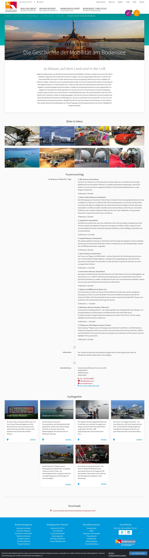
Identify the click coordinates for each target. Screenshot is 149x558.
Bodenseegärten (57, 536)
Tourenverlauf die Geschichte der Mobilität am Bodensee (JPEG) (74, 511)
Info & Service (100, 2)
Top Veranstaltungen (58, 533)
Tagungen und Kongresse (91, 533)
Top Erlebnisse (57, 531)
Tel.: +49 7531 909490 (87, 379)
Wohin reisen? (48, 9)
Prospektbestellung (91, 544)
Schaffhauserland (24, 539)
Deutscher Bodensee (23, 531)
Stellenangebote (91, 541)
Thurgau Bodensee (23, 544)
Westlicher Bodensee (24, 536)
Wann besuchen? (70, 9)
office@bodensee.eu (87, 381)
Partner (142, 2)
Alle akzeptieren (138, 553)
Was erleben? (28, 9)
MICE (134, 2)
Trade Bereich (91, 539)
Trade (128, 2)
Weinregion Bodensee (57, 539)
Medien (120, 2)
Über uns (112, 2)
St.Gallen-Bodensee (23, 541)
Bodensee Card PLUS (94, 9)
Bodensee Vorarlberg (23, 528)
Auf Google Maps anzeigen (89, 386)
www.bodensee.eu (86, 383)
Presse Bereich (91, 536)
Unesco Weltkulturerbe (57, 541)
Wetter (41, 2)
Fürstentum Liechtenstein (23, 533)
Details (33, 440)
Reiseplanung (91, 528)
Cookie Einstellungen (117, 556)
